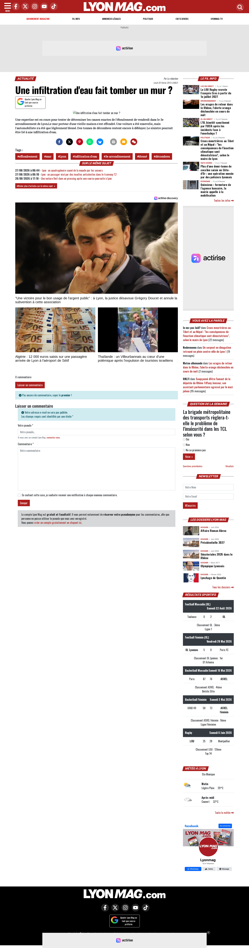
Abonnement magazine (38, 18)
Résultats (230, 466)
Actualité (25, 78)
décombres (162, 156)
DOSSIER (204, 527)
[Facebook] (15, 7)
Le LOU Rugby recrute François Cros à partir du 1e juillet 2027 (216, 93)
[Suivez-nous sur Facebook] (208, 848)
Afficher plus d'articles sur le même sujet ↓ (36, 186)
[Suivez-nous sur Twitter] (114, 910)
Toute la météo (223, 813)
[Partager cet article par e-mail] (123, 141)
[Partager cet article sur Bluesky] (100, 141)
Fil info (76, 18)
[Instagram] (34, 7)
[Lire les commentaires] (133, 141)
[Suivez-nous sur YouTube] (134, 910)
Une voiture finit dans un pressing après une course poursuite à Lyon (76, 178)
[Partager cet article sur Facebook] (59, 141)
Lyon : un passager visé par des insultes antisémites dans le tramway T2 (79, 174)
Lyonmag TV (217, 18)
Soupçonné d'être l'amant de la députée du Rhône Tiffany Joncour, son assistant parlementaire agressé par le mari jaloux (208, 385)
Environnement (208, 101)
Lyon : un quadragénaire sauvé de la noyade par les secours (72, 170)
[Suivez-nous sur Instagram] (124, 910)
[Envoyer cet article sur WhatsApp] (89, 141)
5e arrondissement (117, 156)
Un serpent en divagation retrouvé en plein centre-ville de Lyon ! (207, 349)
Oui (187, 439)
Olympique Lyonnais (212, 566)
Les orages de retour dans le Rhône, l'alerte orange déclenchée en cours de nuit (217, 109)
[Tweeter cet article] (69, 141)
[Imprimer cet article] (113, 141)
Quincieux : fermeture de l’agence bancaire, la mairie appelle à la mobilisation (216, 189)
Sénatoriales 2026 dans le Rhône (216, 556)
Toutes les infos (222, 200)
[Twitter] (24, 7)
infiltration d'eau (85, 156)
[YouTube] (43, 7)
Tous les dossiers (221, 587)
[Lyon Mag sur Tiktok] (145, 910)
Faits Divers (182, 18)
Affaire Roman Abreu (213, 530)
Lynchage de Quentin (213, 577)
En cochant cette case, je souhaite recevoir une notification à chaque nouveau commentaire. (69, 495)
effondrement (28, 156)
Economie (205, 181)
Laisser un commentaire (30, 385)
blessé (143, 156)
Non (187, 445)
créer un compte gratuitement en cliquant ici (57, 523)
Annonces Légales (111, 18)
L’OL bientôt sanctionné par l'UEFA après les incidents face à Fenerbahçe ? (215, 127)
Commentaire (26, 444)
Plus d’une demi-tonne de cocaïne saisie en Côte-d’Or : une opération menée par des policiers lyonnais (217, 171)
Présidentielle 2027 (212, 542)
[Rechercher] (239, 7)
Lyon (63, 156)
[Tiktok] (53, 7)
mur (48, 156)
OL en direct (207, 119)
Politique (148, 18)
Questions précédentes (192, 466)
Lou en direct (207, 86)
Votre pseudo (25, 425)
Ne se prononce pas (195, 450)
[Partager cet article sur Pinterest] (79, 141)
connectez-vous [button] (53, 437)
